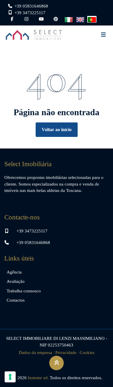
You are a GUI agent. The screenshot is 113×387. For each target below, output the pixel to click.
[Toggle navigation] (103, 34)
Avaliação (16, 281)
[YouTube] (41, 19)
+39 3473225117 (32, 231)
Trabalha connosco (24, 291)
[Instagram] (26, 19)
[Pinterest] (56, 19)
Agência (14, 272)
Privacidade (65, 352)
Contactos (16, 300)
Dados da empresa (35, 352)
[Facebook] (12, 19)
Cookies (87, 352)
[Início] (34, 34)
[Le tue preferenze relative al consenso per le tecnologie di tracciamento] (10, 376)
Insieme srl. (38, 377)
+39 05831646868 (33, 242)
